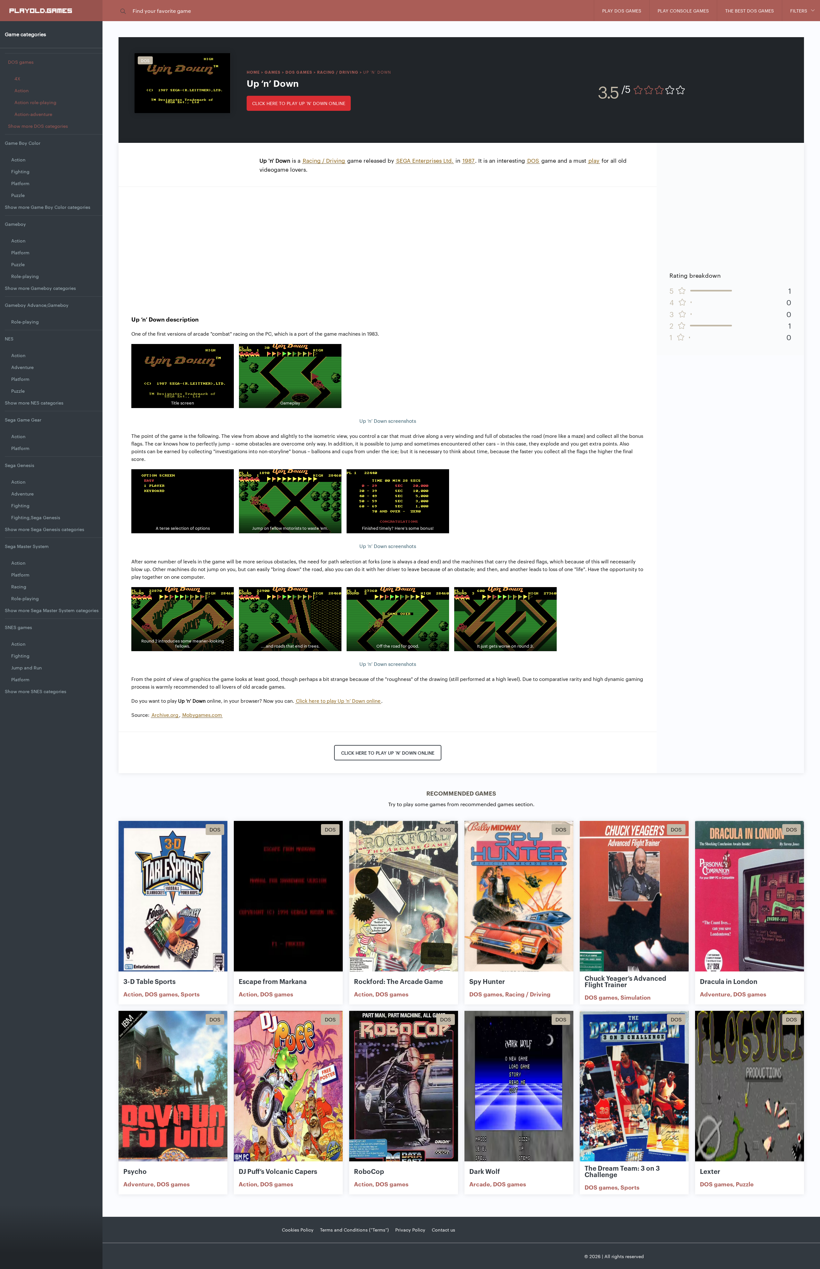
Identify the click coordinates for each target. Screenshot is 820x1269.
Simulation (635, 997)
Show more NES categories (34, 402)
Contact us (443, 1229)
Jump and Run (26, 667)
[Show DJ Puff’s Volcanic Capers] (288, 1090)
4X (17, 78)
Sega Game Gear (23, 419)
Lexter (710, 1171)
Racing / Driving (337, 72)
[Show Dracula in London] (749, 900)
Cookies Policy (298, 1229)
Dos (145, 60)
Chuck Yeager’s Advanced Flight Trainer (625, 981)
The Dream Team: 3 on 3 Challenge (622, 1171)
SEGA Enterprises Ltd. (424, 160)
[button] (123, 11)
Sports (190, 994)
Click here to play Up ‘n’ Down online (298, 103)
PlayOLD (41, 10)
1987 (468, 160)
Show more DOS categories (38, 126)
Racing (18, 586)
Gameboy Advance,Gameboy (37, 305)
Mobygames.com (202, 714)
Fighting (20, 171)
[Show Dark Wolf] (518, 1090)
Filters (798, 10)
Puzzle (18, 195)
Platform (20, 183)
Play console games (683, 10)
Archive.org (165, 714)
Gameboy (15, 224)
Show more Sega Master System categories (52, 610)
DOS (533, 160)
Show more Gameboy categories (40, 288)
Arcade (479, 1184)
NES (9, 338)
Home (253, 72)
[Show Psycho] (173, 1090)
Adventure (22, 367)
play (593, 160)
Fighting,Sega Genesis (35, 517)
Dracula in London (729, 981)
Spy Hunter (487, 981)
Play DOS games (621, 10)
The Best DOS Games (749, 10)
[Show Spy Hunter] (518, 900)
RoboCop (369, 1171)
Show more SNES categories (35, 691)
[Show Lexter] (749, 1090)
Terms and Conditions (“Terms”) (354, 1229)
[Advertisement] (387, 245)
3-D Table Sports (149, 981)
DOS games (21, 62)
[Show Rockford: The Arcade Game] (403, 900)
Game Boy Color (22, 143)
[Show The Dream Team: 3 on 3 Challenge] (634, 1090)
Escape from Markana (273, 981)
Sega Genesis (19, 465)
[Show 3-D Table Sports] (173, 900)
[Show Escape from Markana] (288, 900)
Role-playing (25, 276)
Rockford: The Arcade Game (398, 981)
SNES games (18, 627)
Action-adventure (33, 114)
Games (273, 72)
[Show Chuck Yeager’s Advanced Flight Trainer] (634, 900)
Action (21, 90)
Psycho (135, 1171)
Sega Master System (27, 546)
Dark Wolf (484, 1171)
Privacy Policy (410, 1229)
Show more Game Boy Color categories (47, 207)
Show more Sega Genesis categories (44, 529)
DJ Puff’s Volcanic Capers (278, 1171)
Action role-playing (35, 102)
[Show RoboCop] (403, 1090)
